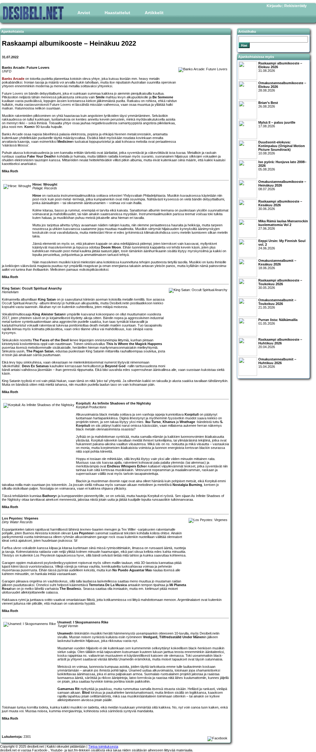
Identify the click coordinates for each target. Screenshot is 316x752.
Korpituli (192, 414)
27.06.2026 (283, 224)
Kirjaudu (274, 6)
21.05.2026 (277, 303)
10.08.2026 (281, 147)
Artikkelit (154, 12)
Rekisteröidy (295, 6)
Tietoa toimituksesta (103, 746)
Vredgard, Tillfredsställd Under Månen (173, 637)
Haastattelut (117, 12)
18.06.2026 (277, 264)
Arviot (83, 12)
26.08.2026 (268, 104)
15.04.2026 (277, 362)
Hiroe (36, 195)
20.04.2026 (280, 343)
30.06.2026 (280, 205)
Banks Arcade (13, 78)
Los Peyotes (82, 533)
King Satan (47, 299)
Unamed (64, 633)
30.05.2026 (280, 284)
